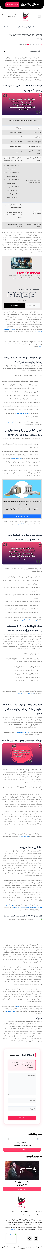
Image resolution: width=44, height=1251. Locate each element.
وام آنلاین (17, 1006)
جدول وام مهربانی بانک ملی (25, 693)
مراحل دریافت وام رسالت (11, 422)
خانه (41, 27)
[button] (39, 16)
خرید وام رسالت (11, 1011)
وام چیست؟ (33, 620)
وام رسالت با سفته (16, 458)
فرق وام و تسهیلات (22, 732)
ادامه (13, 1230)
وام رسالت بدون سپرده (22, 413)
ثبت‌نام (14, 305)
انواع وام (24, 620)
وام (37, 27)
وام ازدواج (21, 524)
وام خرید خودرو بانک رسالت (22, 907)
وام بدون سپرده (24, 836)
